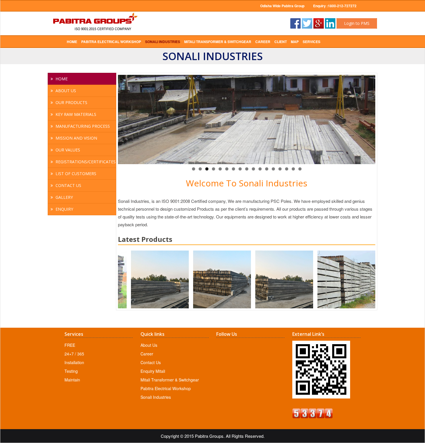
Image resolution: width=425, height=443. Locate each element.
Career (147, 354)
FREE (69, 345)
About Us (149, 345)
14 (280, 168)
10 (253, 168)
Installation (74, 362)
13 (273, 168)
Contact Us (151, 362)
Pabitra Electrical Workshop (166, 388)
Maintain (72, 380)
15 (286, 168)
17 (300, 168)
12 (266, 168)
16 (293, 168)
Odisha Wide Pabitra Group (282, 5)
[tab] (82, 79)
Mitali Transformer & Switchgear (170, 380)
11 (260, 168)
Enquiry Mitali (153, 371)
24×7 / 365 (74, 354)
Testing (71, 371)
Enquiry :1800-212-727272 (334, 5)
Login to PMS (356, 23)
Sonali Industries (156, 397)
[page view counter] (312, 417)
